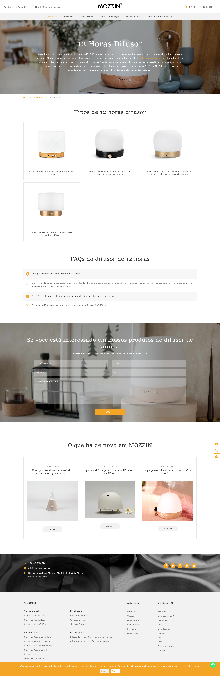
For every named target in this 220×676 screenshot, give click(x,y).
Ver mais (52, 529)
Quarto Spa (132, 633)
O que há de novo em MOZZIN (110, 445)
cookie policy (180, 666)
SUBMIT (110, 411)
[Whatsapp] (213, 665)
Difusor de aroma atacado (153, 58)
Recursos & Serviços (109, 16)
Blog (160, 624)
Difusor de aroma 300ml (34, 624)
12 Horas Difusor (52, 97)
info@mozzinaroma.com (49, 7)
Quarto (130, 616)
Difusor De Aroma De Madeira (37, 637)
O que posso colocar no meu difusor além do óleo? (167, 472)
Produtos (52, 16)
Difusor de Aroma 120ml (34, 615)
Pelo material (30, 632)
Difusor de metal (31, 654)
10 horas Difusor (78, 620)
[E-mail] (217, 444)
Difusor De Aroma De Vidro (36, 650)
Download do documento (164, 631)
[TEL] (217, 450)
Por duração (76, 611)
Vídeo (160, 637)
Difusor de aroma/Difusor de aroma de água (91, 637)
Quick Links (166, 603)
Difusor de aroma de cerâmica (37, 645)
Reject (104, 671)
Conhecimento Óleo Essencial (167, 618)
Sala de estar (133, 624)
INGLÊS (209, 7)
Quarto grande (134, 620)
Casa (28, 97)
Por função (76, 632)
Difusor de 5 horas (79, 615)
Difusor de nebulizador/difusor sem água (89, 641)
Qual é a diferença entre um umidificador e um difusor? (110, 472)
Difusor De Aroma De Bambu (37, 641)
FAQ (160, 642)
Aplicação (68, 16)
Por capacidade (31, 611)
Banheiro (131, 611)
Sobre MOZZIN (86, 16)
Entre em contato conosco (159, 16)
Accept (115, 671)
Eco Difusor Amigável (33, 658)
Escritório (131, 629)
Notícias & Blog (133, 16)
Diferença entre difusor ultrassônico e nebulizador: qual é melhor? (52, 472)
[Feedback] (217, 457)
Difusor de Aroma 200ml (34, 620)
